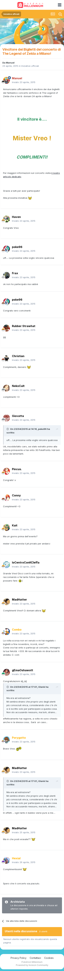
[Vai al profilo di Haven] (6, 219)
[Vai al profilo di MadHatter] (6, 601)
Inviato (23, 82)
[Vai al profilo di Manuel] (6, 80)
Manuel (10, 62)
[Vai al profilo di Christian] (6, 358)
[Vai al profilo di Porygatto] (6, 739)
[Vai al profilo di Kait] (6, 527)
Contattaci (35, 957)
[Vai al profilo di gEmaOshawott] (6, 672)
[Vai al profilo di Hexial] (6, 860)
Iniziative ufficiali (30, 66)
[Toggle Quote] (8, 429)
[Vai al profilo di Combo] (6, 631)
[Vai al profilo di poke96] (6, 249)
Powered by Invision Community (32, 965)
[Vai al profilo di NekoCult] (6, 388)
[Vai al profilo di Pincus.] (6, 471)
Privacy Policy (18, 957)
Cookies (49, 957)
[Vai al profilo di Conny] (6, 497)
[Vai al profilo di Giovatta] (6, 418)
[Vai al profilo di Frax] (6, 275)
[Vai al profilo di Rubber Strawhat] (6, 328)
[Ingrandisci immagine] (30, 197)
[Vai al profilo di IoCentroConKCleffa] (6, 564)
